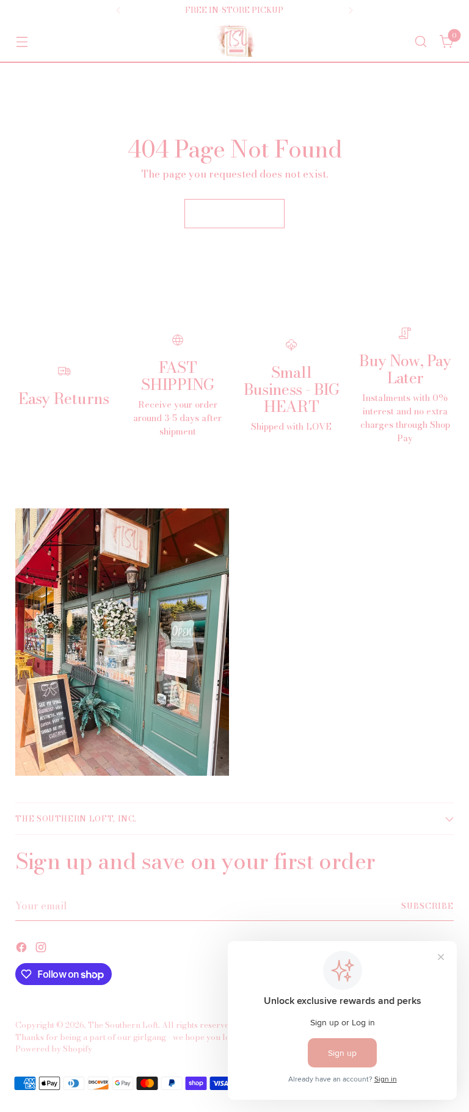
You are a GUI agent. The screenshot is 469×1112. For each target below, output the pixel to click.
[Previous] (118, 10)
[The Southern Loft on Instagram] (42, 949)
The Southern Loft (123, 1025)
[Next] (350, 10)
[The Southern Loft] (234, 41)
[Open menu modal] (21, 41)
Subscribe (427, 906)
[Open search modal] (421, 41)
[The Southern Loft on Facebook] (22, 949)
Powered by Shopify (53, 1049)
